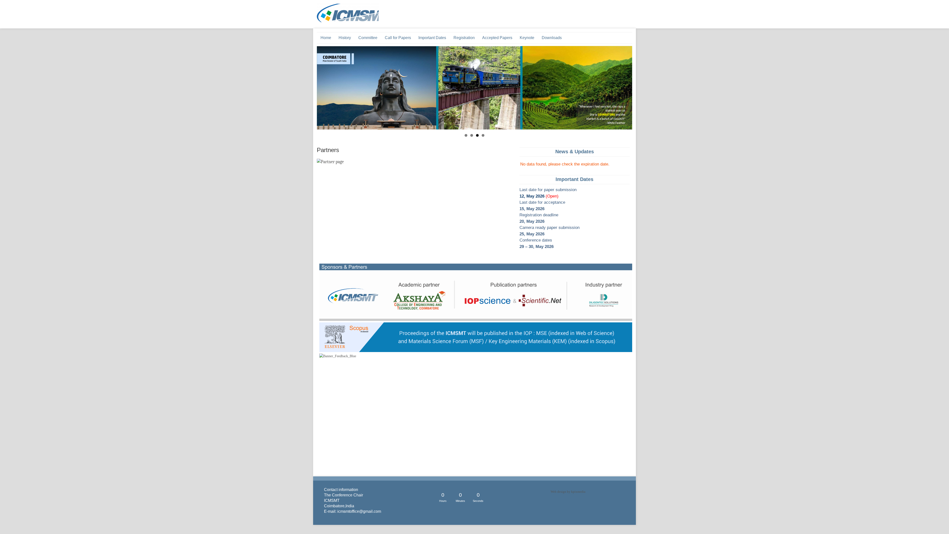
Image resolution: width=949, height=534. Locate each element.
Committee (367, 38)
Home (326, 38)
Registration (464, 38)
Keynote (527, 38)
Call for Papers (398, 38)
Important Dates (432, 38)
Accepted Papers (497, 38)
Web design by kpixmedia (568, 491)
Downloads (552, 38)
